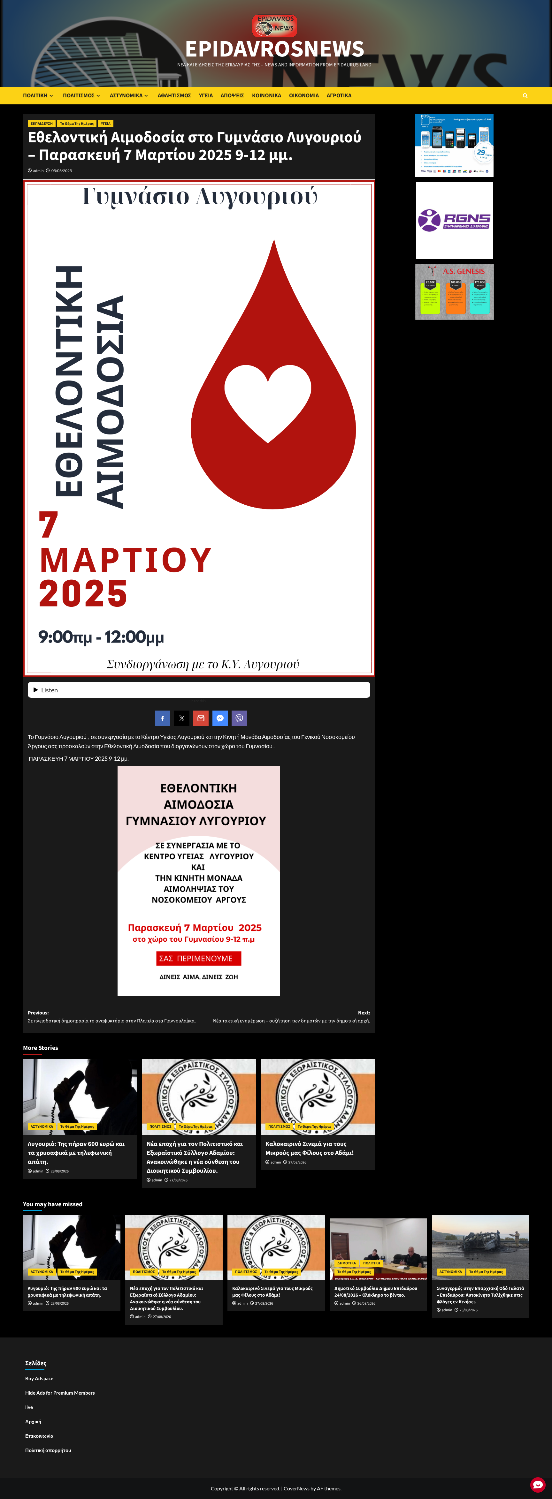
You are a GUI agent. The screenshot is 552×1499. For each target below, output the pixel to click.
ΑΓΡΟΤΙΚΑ (339, 96)
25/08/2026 (469, 1310)
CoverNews (297, 1488)
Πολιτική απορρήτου (48, 1450)
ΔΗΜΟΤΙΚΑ (346, 1263)
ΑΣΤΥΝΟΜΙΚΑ (126, 96)
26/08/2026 (366, 1303)
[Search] (525, 95)
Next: (291, 1017)
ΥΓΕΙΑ (206, 96)
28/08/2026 (60, 1171)
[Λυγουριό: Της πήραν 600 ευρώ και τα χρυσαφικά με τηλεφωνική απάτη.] (80, 1097)
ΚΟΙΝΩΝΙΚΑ (266, 96)
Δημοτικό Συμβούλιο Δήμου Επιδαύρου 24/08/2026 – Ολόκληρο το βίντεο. (375, 1292)
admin (38, 170)
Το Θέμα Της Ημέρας (77, 123)
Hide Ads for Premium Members (60, 1393)
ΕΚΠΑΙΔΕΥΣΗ (42, 123)
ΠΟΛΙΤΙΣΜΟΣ (79, 96)
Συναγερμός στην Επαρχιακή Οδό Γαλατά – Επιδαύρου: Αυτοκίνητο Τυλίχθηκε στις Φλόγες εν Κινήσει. (480, 1295)
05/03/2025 (61, 170)
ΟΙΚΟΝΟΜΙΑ (304, 96)
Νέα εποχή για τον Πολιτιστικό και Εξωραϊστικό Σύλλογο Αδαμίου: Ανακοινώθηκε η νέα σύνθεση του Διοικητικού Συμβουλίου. (195, 1157)
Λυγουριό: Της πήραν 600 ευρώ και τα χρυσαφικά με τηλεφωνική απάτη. (76, 1153)
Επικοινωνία (39, 1436)
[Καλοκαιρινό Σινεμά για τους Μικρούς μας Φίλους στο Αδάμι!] (318, 1097)
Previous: (112, 1017)
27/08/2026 (179, 1180)
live (29, 1407)
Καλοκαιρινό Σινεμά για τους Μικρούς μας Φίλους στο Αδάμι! (309, 1148)
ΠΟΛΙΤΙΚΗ (35, 96)
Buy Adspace (39, 1378)
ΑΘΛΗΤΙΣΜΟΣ (174, 96)
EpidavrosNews (274, 49)
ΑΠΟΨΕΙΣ (232, 96)
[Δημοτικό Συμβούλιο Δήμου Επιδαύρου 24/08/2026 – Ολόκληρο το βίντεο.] (378, 1247)
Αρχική (33, 1421)
